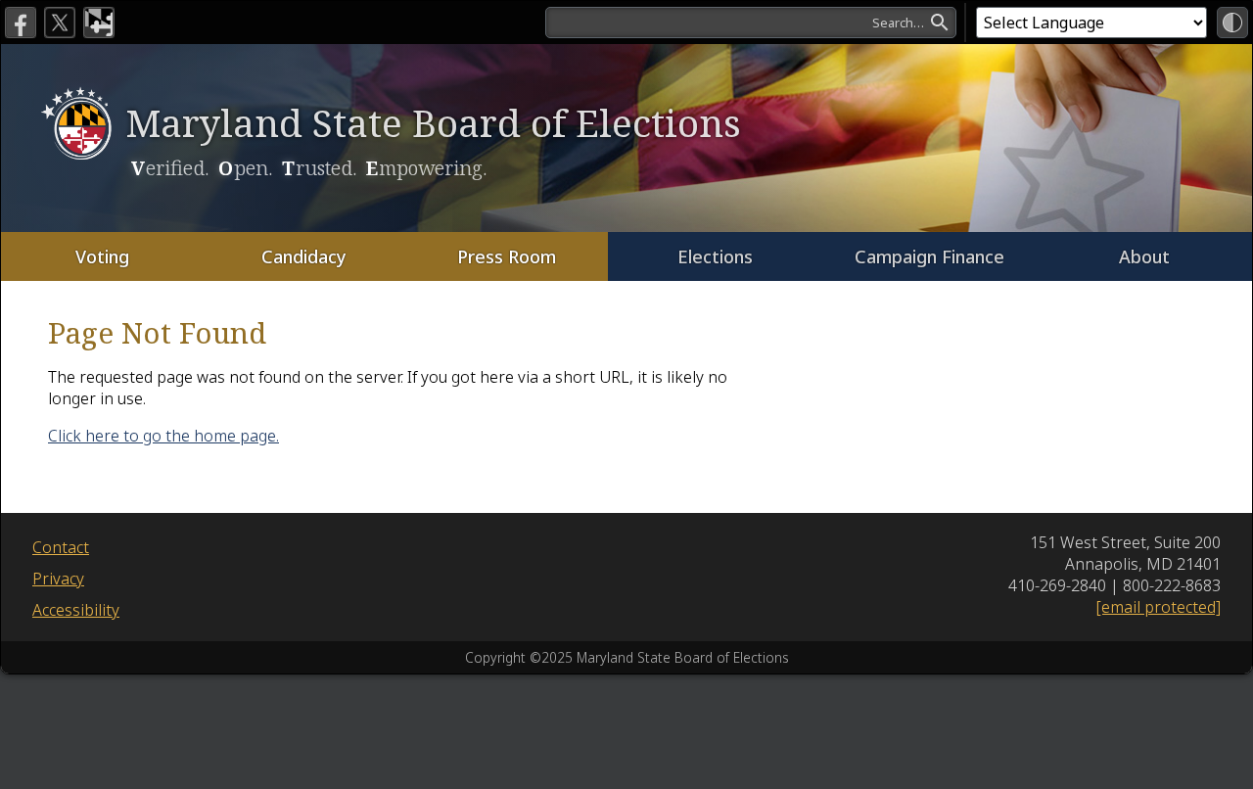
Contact (60, 547)
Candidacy (304, 256)
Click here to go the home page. (163, 435)
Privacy (58, 578)
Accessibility (75, 610)
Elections (715, 256)
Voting (102, 256)
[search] (750, 22)
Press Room (506, 256)
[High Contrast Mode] (1232, 22)
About (1144, 256)
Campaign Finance (929, 256)
